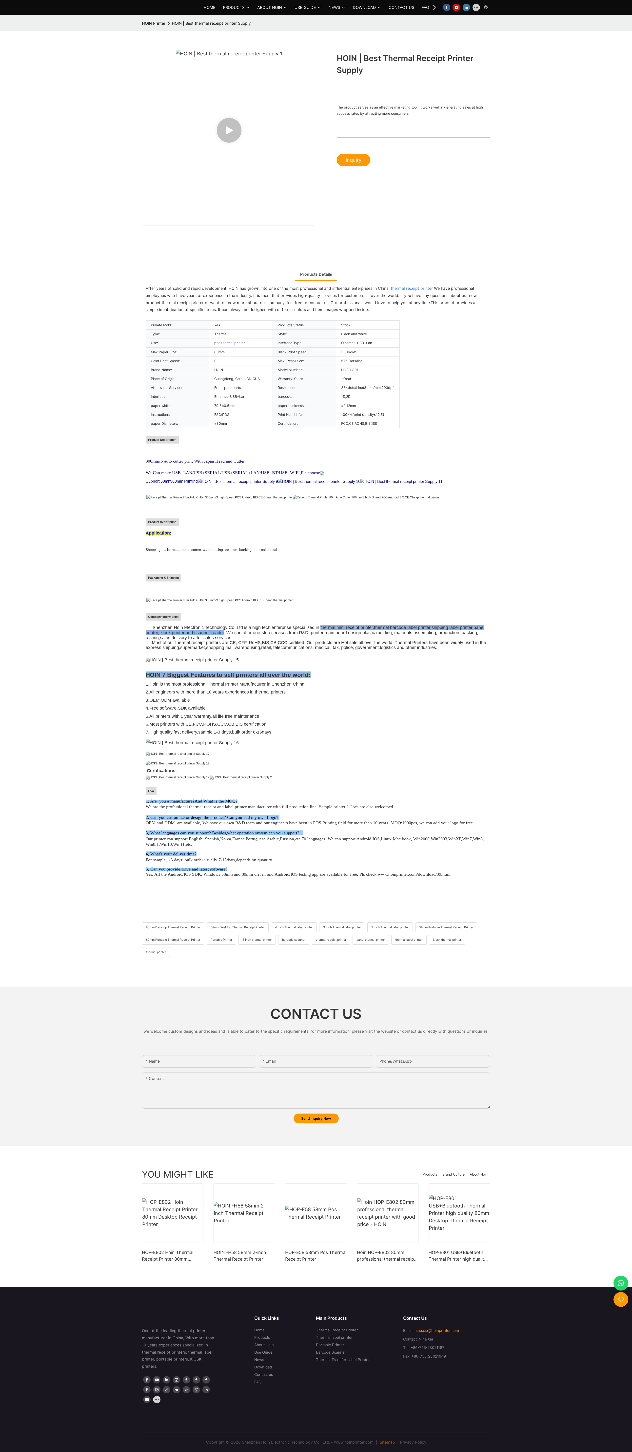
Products (430, 1174)
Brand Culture (453, 1174)
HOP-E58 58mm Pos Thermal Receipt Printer (315, 1256)
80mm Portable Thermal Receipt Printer (173, 939)
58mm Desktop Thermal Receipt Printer (238, 927)
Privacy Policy (413, 1442)
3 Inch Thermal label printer (342, 927)
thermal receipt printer (412, 288)
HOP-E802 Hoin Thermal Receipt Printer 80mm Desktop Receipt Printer (167, 1256)
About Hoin (479, 1174)
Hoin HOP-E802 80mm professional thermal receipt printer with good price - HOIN (386, 1256)
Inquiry (353, 160)
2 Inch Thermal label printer (390, 927)
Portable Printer (221, 939)
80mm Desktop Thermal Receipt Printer (173, 927)
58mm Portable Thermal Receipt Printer (446, 927)
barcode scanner (293, 939)
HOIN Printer (153, 23)
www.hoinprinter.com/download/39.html (414, 874)
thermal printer (233, 343)
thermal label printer (409, 939)
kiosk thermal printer (447, 939)
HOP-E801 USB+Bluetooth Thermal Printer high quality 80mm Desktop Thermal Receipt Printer (458, 1256)
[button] (434, 7)
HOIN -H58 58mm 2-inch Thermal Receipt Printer (240, 1256)
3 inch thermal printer (257, 939)
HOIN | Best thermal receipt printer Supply (211, 23)
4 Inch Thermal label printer (294, 927)
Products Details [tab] (316, 274)
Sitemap (386, 1442)
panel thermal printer (370, 939)
